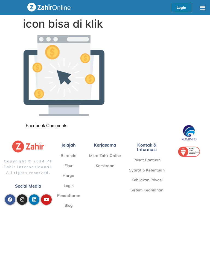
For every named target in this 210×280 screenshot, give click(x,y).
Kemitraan (105, 165)
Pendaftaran (68, 195)
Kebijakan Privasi (147, 179)
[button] (202, 7)
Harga (68, 175)
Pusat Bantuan (147, 160)
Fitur (68, 165)
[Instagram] (22, 200)
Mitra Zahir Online (105, 155)
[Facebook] (10, 200)
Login (69, 185)
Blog (69, 205)
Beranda (69, 155)
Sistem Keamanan (146, 190)
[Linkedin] (34, 200)
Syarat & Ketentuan (147, 170)
